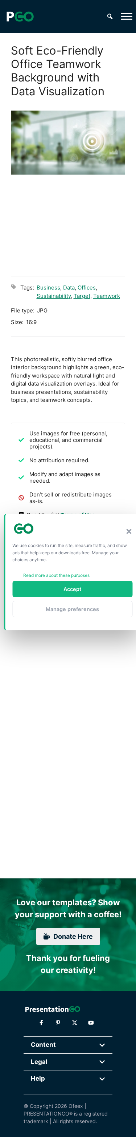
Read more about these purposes (56, 575)
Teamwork (106, 295)
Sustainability (54, 295)
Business (48, 287)
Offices (87, 287)
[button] (128, 531)
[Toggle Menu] (126, 16)
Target (82, 295)
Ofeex (76, 1106)
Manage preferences (72, 609)
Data (69, 287)
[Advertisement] (68, 224)
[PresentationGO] (20, 16)
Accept (72, 589)
